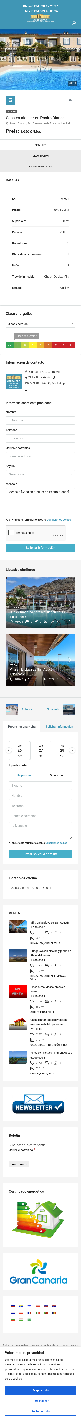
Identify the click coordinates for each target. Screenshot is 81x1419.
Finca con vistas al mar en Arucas (51, 1052)
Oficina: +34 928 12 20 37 (40, 6)
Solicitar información (40, 548)
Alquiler (12, 111)
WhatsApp (58, 383)
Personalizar (41, 1400)
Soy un (10, 466)
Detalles (40, 145)
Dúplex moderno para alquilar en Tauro (37, 612)
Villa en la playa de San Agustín (32, 669)
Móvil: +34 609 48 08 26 (41, 11)
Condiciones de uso (59, 519)
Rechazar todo (40, 1411)
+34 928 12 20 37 (39, 376)
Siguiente (53, 709)
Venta (13, 665)
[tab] (10, 100)
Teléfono (11, 430)
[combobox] (40, 474)
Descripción (41, 155)
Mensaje (11, 484)
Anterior (27, 709)
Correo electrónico (18, 448)
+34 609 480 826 (35, 383)
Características (40, 166)
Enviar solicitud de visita (41, 854)
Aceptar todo (40, 1390)
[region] (40, 1383)
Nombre (11, 412)
